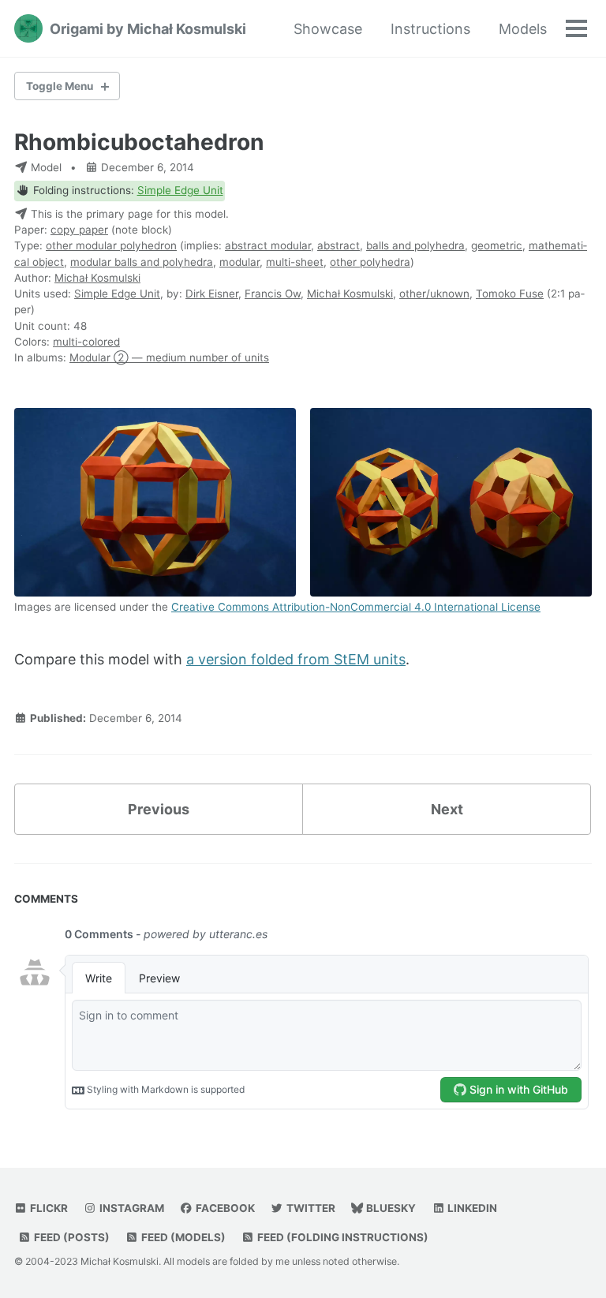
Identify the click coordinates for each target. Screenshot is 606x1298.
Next (447, 809)
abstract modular (268, 245)
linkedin (471, 1208)
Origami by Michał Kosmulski (148, 29)
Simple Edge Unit (180, 190)
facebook (224, 1208)
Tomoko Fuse (510, 293)
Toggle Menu (59, 86)
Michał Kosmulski (97, 277)
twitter (309, 1208)
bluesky (390, 1208)
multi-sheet (295, 262)
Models (523, 29)
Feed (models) (182, 1237)
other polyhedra (370, 262)
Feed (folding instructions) (341, 1237)
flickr (48, 1208)
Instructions (430, 29)
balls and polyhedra (415, 245)
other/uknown (434, 293)
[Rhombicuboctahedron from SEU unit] (155, 503)
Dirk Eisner (211, 293)
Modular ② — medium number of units (169, 357)
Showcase (328, 29)
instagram (130, 1208)
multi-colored (86, 341)
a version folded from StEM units (296, 659)
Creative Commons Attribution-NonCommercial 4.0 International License (356, 606)
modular (239, 262)
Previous (158, 809)
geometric (496, 245)
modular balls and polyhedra (141, 262)
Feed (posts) (71, 1237)
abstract (338, 245)
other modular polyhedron (111, 245)
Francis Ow (273, 293)
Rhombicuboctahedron (139, 142)
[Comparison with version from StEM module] (451, 503)
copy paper (79, 229)
